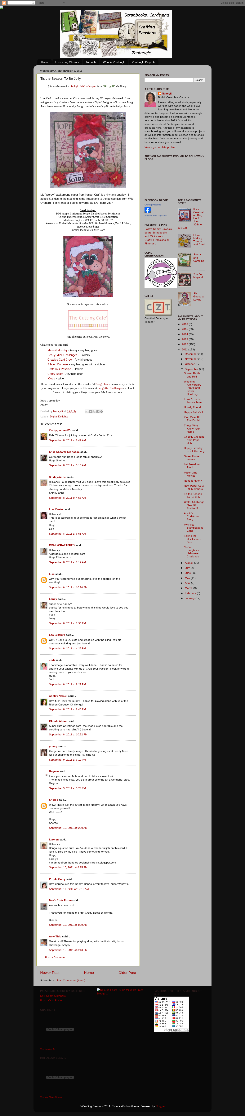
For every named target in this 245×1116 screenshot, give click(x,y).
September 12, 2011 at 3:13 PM (68, 950)
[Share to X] (94, 411)
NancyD (167, 93)
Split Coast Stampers (53, 995)
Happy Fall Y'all (193, 412)
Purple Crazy (57, 879)
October (190, 364)
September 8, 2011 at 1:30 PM (67, 623)
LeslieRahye (57, 634)
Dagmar (54, 771)
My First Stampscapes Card (193, 527)
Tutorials (91, 62)
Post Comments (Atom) (71, 980)
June (188, 572)
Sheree (53, 799)
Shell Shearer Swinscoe (64, 451)
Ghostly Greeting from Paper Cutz (194, 439)
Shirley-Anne (57, 477)
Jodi (52, 660)
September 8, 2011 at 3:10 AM (67, 465)
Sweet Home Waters (191, 458)
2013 (185, 339)
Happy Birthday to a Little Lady (194, 450)
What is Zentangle (114, 62)
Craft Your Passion (59, 369)
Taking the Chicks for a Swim (192, 538)
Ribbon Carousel (57, 364)
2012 (185, 344)
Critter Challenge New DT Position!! (194, 505)
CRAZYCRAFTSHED (62, 545)
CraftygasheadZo (60, 430)
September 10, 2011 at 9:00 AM (68, 827)
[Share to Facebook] (98, 411)
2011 (185, 349)
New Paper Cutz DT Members (194, 487)
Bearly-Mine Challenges (62, 355)
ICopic (51, 378)
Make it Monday (57, 350)
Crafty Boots (55, 373)
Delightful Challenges (83, 86)
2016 (185, 324)
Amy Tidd (55, 936)
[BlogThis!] (90, 411)
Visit (47, 1049)
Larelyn (54, 839)
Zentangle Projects (143, 62)
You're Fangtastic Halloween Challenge (191, 552)
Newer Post (49, 973)
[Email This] (87, 411)
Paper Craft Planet (51, 1000)
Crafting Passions (153, 205)
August (189, 562)
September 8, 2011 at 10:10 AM (68, 587)
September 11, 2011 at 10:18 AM (69, 889)
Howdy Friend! (193, 407)
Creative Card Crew (59, 359)
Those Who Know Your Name (192, 428)
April (188, 583)
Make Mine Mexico (190, 474)
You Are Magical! (198, 276)
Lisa (52, 574)
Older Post (127, 973)
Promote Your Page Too (156, 215)
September (192, 369)
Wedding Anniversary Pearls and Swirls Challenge (192, 388)
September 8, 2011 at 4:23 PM (67, 648)
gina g (53, 746)
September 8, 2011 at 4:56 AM (67, 497)
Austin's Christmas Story (191, 516)
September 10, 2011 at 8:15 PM (68, 867)
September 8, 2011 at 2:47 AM (67, 440)
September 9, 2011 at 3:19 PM (67, 759)
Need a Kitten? (193, 480)
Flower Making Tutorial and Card (199, 240)
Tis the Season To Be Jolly (193, 495)
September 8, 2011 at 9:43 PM (67, 709)
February (191, 593)
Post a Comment (55, 957)
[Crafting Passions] (148, 211)
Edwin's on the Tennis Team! (193, 401)
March (189, 588)
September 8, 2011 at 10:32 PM (68, 734)
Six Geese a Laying (198, 296)
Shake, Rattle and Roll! (192, 375)
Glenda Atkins (58, 721)
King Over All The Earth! (192, 419)
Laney (53, 599)
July (187, 567)
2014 (185, 334)
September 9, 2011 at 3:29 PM (67, 788)
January (190, 598)
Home (45, 62)
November (191, 359)
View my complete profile (160, 147)
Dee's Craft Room (60, 900)
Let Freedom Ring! (192, 466)
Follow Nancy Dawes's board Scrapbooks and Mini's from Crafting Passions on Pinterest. (158, 236)
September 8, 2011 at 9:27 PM (67, 684)
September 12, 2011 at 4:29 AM (68, 924)
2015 (185, 329)
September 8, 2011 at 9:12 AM (67, 562)
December (191, 354)
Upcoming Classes (67, 62)
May (188, 578)
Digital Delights (59, 416)
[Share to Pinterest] (101, 411)
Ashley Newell (58, 696)
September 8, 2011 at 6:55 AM (67, 533)
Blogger (160, 1106)
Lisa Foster (56, 509)
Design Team (102, 384)
